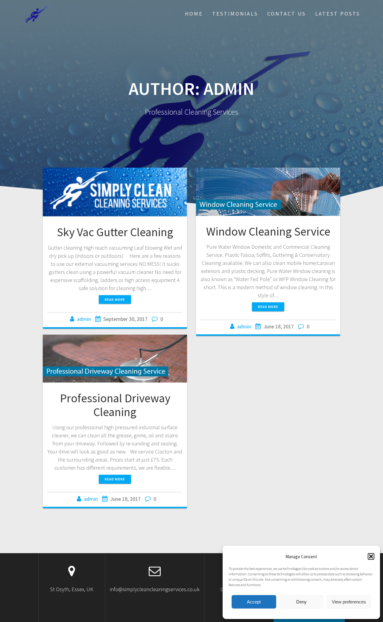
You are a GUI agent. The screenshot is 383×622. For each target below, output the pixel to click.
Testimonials (235, 13)
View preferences (349, 601)
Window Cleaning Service (268, 231)
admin (84, 318)
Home (194, 13)
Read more (115, 299)
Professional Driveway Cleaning (115, 405)
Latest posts (337, 13)
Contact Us (286, 13)
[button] (371, 556)
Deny (301, 601)
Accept (254, 601)
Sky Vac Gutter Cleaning (115, 231)
